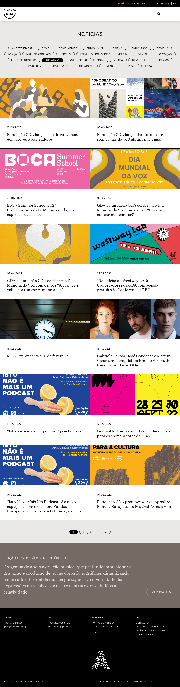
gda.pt (96, 632)
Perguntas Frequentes (150, 626)
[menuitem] (174, 3)
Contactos (163, 3)
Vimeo (148, 681)
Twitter (110, 681)
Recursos (148, 3)
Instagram (124, 681)
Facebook (98, 681)
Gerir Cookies (144, 634)
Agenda (135, 3)
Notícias (123, 3)
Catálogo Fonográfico (106, 626)
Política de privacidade (150, 630)
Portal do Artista (103, 622)
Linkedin (137, 681)
